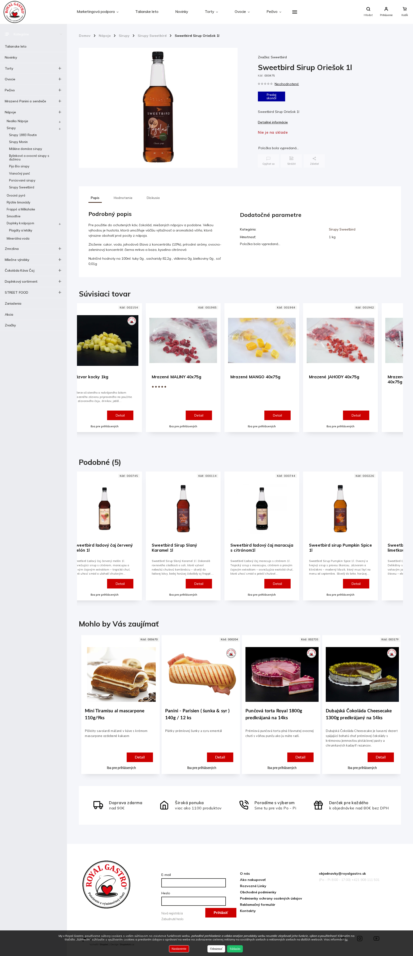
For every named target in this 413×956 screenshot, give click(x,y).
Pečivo (10, 90)
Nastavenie (179, 949)
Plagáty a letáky (21, 230)
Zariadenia (13, 303)
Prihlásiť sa (221, 914)
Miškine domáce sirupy (25, 149)
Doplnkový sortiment (21, 281)
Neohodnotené (287, 84)
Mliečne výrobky (17, 260)
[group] (119, 709)
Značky (10, 325)
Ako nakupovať (253, 880)
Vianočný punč (19, 173)
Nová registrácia (172, 913)
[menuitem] (97, 12)
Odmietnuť (216, 949)
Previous (85, 372)
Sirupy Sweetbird (21, 187)
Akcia (9, 314)
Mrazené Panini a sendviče (25, 101)
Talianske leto (16, 46)
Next (396, 372)
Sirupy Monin (18, 142)
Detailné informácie (273, 122)
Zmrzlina (12, 249)
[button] (121, 745)
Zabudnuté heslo (172, 919)
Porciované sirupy (22, 180)
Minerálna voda (18, 238)
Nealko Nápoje (17, 121)
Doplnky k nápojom (20, 223)
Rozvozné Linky (253, 886)
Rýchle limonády (19, 202)
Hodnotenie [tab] (123, 198)
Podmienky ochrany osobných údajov (271, 898)
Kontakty (248, 911)
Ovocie (10, 79)
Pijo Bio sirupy (19, 166)
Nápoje (10, 112)
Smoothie (14, 216)
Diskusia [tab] (153, 198)
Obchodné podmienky (258, 892)
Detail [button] (140, 757)
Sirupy (11, 128)
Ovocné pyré (16, 195)
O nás (245, 873)
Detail (120, 415)
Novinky (11, 57)
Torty (9, 68)
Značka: (272, 57)
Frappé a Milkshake (21, 209)
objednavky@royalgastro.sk (342, 873)
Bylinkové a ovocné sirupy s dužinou (29, 157)
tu (346, 939)
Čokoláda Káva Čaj (19, 270)
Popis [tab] (95, 198)
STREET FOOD (16, 292)
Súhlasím (235, 949)
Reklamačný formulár (257, 904)
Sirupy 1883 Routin (23, 135)
